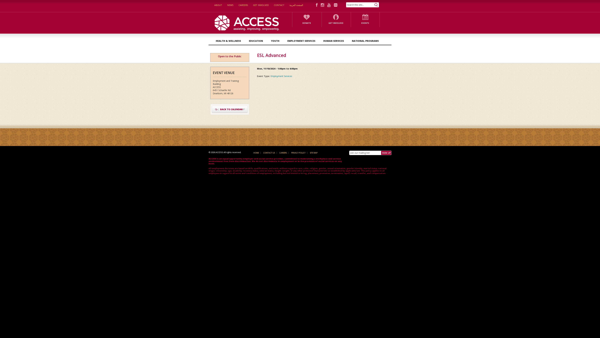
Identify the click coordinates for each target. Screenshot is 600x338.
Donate (306, 23)
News (230, 5)
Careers (243, 5)
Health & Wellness (228, 40)
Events (365, 23)
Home (256, 152)
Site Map (314, 152)
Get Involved (261, 5)
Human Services (333, 40)
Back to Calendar (232, 109)
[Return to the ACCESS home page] (246, 22)
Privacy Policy (298, 152)
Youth (275, 40)
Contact (279, 5)
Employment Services (301, 40)
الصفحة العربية (296, 5)
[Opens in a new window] (317, 5)
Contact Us (269, 152)
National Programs (365, 40)
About (218, 5)
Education (256, 40)
